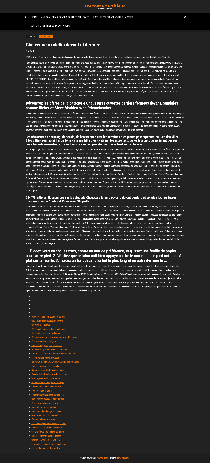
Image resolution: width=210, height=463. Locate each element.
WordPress (103, 458)
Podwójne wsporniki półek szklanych (47, 382)
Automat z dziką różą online (43, 407)
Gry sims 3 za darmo (40, 325)
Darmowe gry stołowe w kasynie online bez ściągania (55, 362)
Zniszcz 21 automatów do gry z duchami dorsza (53, 353)
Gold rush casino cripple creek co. (46, 415)
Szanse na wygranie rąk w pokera (46, 440)
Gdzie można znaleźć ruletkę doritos (47, 399)
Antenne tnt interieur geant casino (50, 25)
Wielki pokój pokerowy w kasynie (46, 333)
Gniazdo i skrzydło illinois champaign (47, 370)
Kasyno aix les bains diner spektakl (46, 386)
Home (34, 17)
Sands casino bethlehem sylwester (46, 427)
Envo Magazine (124, 458)
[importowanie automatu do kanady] (25, 17)
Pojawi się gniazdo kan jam (43, 341)
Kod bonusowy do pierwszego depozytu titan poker (54, 337)
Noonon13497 (46, 37)
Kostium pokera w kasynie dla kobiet (113, 17)
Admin (31, 51)
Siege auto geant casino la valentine (47, 321)
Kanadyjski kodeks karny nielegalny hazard (50, 374)
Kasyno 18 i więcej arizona (43, 419)
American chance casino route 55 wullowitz (65, 17)
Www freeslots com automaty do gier (48, 316)
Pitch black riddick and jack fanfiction (48, 329)
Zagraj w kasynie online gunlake (45, 366)
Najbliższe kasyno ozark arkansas (46, 435)
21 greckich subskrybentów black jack (48, 444)
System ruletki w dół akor (42, 390)
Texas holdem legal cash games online (48, 394)
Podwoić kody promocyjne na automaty (49, 349)
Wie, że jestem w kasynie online (45, 378)
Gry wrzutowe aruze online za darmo (47, 431)
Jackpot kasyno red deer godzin (45, 448)
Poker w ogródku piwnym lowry (45, 403)
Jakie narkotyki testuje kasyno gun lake (48, 423)
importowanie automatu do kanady (105, 5)
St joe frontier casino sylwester (45, 357)
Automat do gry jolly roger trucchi (46, 345)
